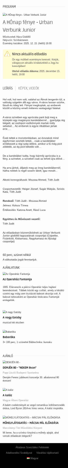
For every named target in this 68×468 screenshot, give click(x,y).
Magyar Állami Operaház (16, 400)
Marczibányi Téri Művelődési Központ (22, 428)
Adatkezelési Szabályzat (19, 452)
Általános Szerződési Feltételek (32, 447)
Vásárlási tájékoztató (47, 452)
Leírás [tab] (8, 88)
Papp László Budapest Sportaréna (21, 372)
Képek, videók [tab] (28, 88)
